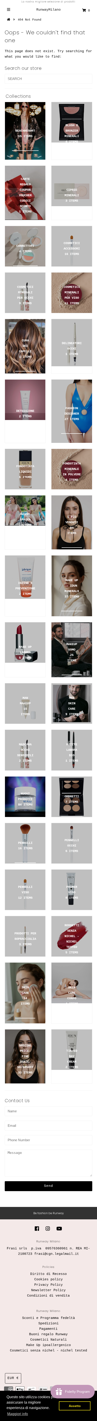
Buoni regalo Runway (48, 1334)
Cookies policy (48, 1279)
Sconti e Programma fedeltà (48, 1318)
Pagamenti (48, 1329)
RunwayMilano (48, 10)
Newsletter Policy (48, 1290)
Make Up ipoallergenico (48, 1345)
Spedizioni (48, 1323)
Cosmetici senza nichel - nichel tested (48, 1351)
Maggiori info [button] (17, 1414)
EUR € (13, 1378)
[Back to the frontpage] (9, 19)
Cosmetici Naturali (48, 1340)
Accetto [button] (75, 1406)
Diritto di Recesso (48, 1274)
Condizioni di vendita (48, 1296)
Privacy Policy (48, 1285)
